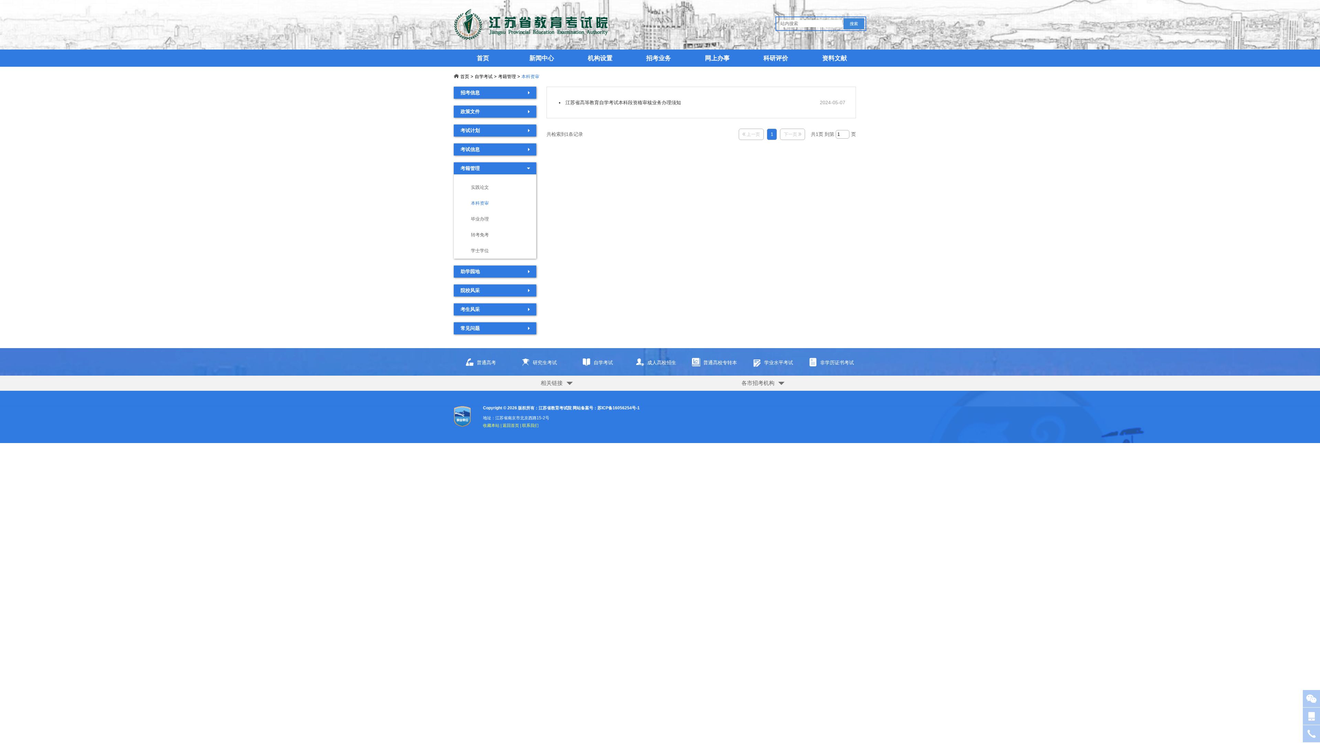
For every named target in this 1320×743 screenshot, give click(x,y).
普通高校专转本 (720, 362)
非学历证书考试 (837, 362)
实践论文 (480, 187)
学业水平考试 (778, 362)
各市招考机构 (757, 383)
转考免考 (480, 234)
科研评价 (775, 58)
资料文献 (834, 58)
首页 (483, 58)
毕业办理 (480, 219)
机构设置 (600, 58)
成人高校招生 (661, 362)
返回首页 (511, 425)
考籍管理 (507, 76)
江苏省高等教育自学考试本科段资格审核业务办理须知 (623, 102)
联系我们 (530, 425)
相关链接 (552, 383)
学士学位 (480, 250)
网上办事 (717, 58)
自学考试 (484, 76)
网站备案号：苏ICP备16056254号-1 (606, 408)
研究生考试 (545, 362)
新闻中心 (541, 58)
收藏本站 (491, 425)
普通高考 (486, 362)
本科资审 (530, 76)
